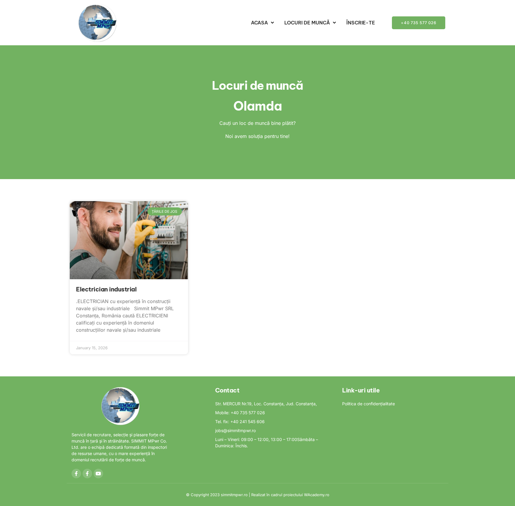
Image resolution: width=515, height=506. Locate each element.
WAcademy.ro (316, 494)
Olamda (257, 106)
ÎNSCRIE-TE (360, 23)
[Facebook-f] (76, 473)
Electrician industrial (106, 289)
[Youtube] (98, 473)
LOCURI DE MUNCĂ (307, 23)
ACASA (259, 23)
